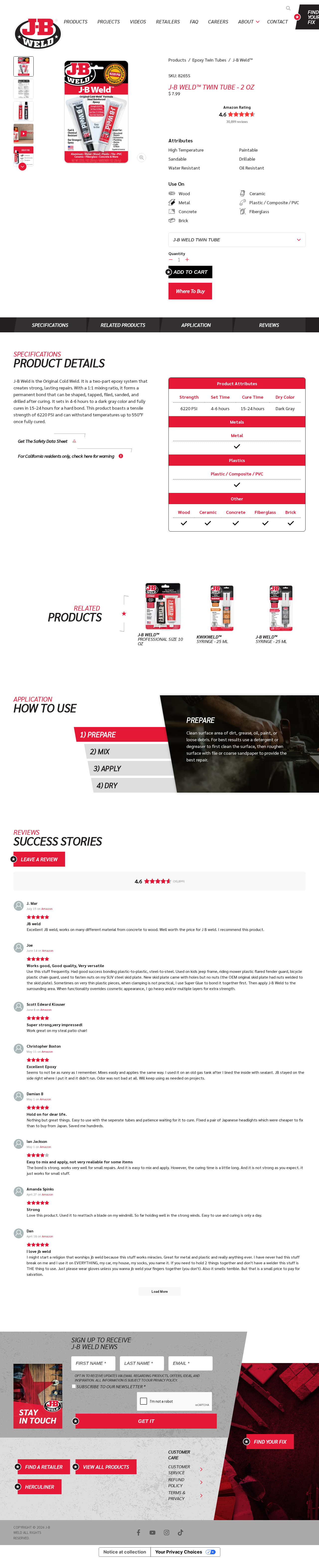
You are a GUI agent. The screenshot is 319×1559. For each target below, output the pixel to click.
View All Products (106, 1467)
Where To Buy (190, 290)
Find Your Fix (270, 1441)
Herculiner (39, 1486)
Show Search (288, 8)
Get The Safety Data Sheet (43, 441)
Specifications (50, 325)
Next (22, 166)
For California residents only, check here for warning (66, 456)
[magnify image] (95, 111)
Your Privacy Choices (178, 1552)
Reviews (269, 325)
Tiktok (180, 1533)
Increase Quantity (187, 259)
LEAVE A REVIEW (39, 859)
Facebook (138, 1533)
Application (196, 325)
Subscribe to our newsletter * (111, 1386)
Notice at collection (124, 1552)
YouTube (153, 1533)
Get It (146, 1421)
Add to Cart (190, 272)
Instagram (166, 1533)
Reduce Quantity (170, 259)
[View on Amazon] (19, 906)
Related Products (123, 325)
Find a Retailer (44, 1467)
